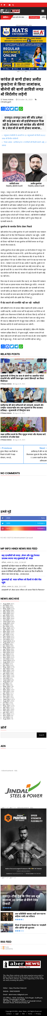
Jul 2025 (6, 625)
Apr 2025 (6, 630)
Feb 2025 (6, 633)
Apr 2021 (6, 707)
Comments (8, 949)
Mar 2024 (6, 651)
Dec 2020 (6, 714)
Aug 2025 (6, 623)
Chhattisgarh (20, 17)
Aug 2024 (6, 642)
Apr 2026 (6, 610)
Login (17, 1013)
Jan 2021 (6, 712)
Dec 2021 (6, 694)
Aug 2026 (6, 604)
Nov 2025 (6, 618)
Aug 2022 (6, 681)
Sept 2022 (7, 680)
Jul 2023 (6, 664)
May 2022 (6, 686)
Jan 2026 (6, 615)
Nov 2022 (6, 677)
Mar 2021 (6, 709)
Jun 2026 (6, 607)
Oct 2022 (6, 678)
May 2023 (6, 667)
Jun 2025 (6, 626)
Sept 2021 (7, 699)
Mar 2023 (6, 670)
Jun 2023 (6, 665)
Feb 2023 (6, 672)
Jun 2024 (6, 646)
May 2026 (6, 608)
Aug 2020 (6, 719)
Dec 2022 (6, 675)
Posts (6, 947)
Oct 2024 (6, 639)
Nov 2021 (6, 696)
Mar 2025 (6, 631)
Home (30, 1013)
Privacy (38, 1013)
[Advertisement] (23, 757)
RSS (23, 1013)
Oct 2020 (6, 717)
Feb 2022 (6, 691)
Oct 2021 (6, 698)
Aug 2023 (6, 662)
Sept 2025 (7, 621)
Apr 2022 (6, 688)
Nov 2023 (6, 657)
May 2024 (6, 647)
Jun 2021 (6, 704)
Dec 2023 (6, 655)
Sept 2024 (7, 641)
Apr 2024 (6, 649)
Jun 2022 (6, 685)
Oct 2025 (6, 620)
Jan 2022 (6, 693)
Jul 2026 (6, 605)
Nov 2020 (6, 715)
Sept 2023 (7, 660)
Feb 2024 (6, 652)
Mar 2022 (6, 689)
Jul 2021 (6, 702)
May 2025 (6, 628)
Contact (9, 1013)
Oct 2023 (6, 659)
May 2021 (6, 706)
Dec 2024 (6, 636)
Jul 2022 (6, 683)
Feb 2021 (6, 711)
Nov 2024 (6, 638)
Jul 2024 (6, 644)
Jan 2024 (6, 654)
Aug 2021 (6, 701)
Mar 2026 (6, 612)
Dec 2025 (6, 617)
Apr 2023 (6, 668)
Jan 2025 (6, 634)
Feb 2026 (6, 613)
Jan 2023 (6, 673)
